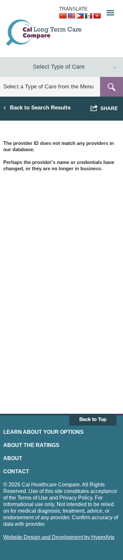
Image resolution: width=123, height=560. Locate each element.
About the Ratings (31, 445)
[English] (71, 16)
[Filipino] (80, 16)
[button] (108, 11)
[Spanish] (88, 16)
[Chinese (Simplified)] (63, 16)
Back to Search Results (40, 107)
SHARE (107, 108)
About (12, 458)
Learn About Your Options (43, 432)
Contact (16, 471)
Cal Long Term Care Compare (45, 32)
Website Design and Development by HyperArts (58, 537)
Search (111, 87)
